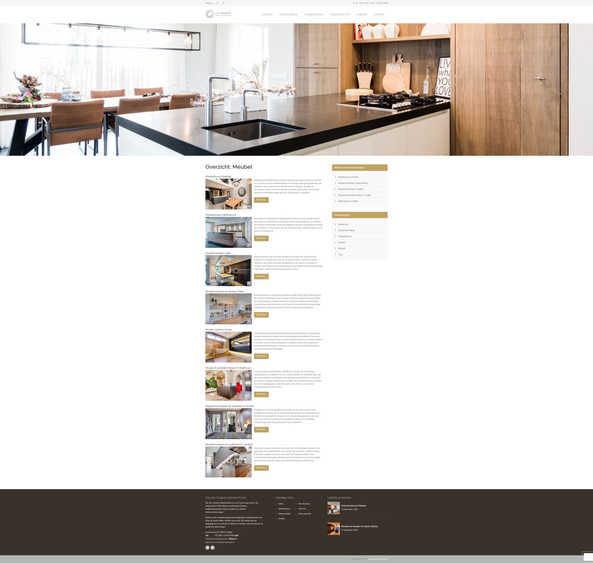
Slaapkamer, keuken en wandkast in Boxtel (229, 406)
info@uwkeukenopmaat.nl (217, 539)
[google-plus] (224, 3)
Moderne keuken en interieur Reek (224, 291)
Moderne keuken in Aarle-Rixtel (352, 183)
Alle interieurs (304, 504)
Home (280, 504)
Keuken (341, 242)
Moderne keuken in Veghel (350, 189)
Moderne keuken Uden (218, 253)
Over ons (361, 14)
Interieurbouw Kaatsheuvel (220, 214)
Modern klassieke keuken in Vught (354, 195)
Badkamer (343, 224)
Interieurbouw (288, 14)
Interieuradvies (313, 14)
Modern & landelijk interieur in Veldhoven (228, 367)
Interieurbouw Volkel (348, 201)
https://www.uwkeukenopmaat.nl (219, 542)
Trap (340, 254)
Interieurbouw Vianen (348, 177)
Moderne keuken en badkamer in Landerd (228, 444)
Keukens (267, 14)
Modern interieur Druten (218, 329)
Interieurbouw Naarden (218, 176)
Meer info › (261, 200)
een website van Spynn (378, 559)
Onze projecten (339, 14)
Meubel (341, 248)
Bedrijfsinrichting (346, 230)
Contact (379, 14)
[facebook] (217, 3)
